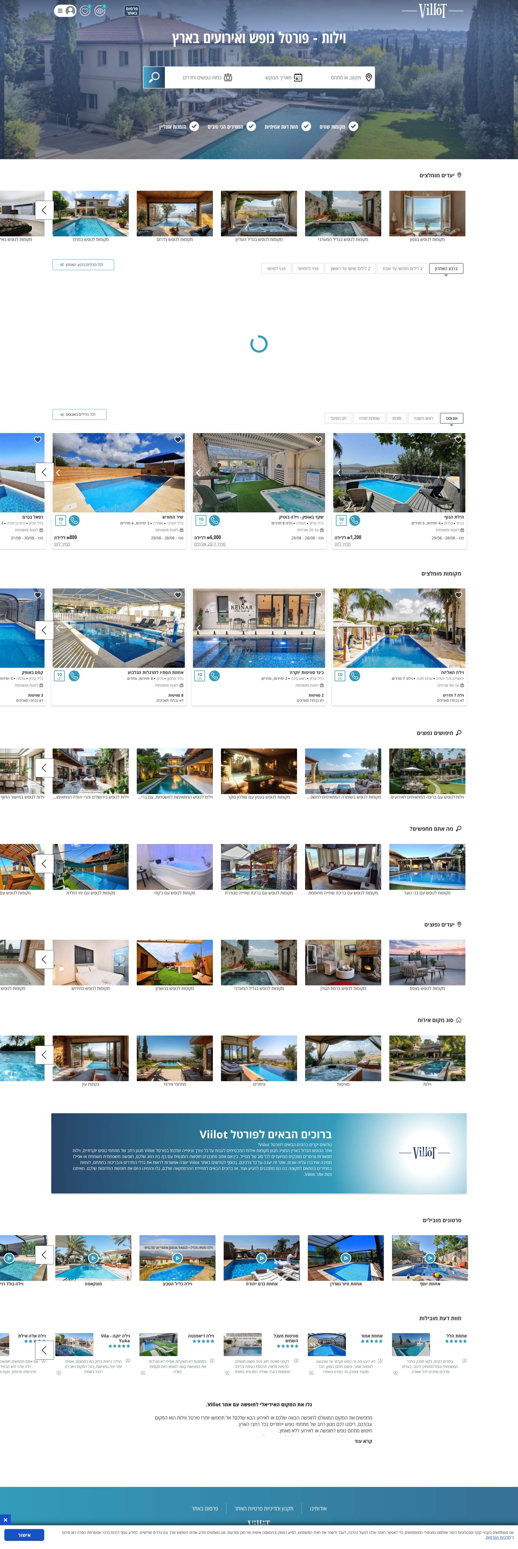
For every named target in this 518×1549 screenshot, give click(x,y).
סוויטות (343, 1084)
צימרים (259, 1084)
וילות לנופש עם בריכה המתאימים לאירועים (427, 797)
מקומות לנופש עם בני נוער (427, 893)
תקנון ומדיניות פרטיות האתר (264, 1508)
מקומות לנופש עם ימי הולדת (90, 893)
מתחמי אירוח (175, 1084)
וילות (427, 1084)
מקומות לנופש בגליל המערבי (343, 239)
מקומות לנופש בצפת (427, 988)
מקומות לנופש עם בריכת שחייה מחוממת (343, 893)
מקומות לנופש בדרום (175, 239)
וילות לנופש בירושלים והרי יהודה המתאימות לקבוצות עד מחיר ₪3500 (91, 797)
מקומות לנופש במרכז (91, 239)
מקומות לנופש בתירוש (90, 988)
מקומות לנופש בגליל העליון (259, 239)
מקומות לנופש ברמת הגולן (343, 988)
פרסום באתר (132, 11)
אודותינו (318, 1508)
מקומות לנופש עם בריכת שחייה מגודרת (259, 893)
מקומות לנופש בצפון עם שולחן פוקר (259, 797)
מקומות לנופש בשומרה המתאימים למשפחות (343, 797)
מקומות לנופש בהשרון (175, 988)
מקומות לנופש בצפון (427, 239)
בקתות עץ (90, 1084)
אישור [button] (24, 1535)
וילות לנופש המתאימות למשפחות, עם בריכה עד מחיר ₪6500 (175, 797)
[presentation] (44, 210)
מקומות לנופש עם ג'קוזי (174, 893)
